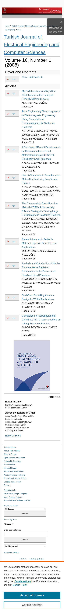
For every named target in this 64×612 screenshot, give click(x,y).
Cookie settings (22, 581)
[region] (32, 586)
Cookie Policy (20, 585)
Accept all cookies (32, 595)
